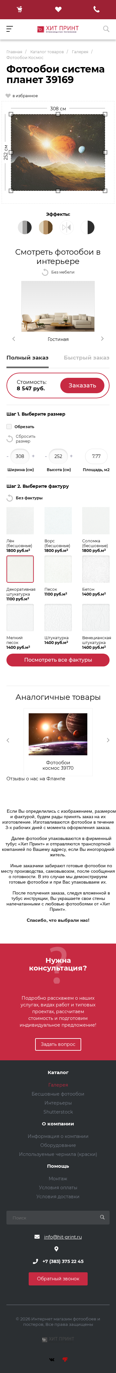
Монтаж (58, 1179)
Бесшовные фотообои (58, 1094)
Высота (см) (59, 469)
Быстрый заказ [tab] (87, 357)
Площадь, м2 (96, 469)
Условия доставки (58, 1196)
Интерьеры (58, 1103)
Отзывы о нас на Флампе (35, 779)
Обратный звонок (58, 1279)
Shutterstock (58, 1112)
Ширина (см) (20, 469)
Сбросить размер (25, 439)
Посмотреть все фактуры (58, 660)
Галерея (58, 1085)
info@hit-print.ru (63, 1237)
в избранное (25, 95)
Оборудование (58, 1145)
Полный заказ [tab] (27, 357)
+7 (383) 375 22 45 (63, 1261)
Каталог (58, 1072)
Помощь (58, 1166)
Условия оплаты (58, 1188)
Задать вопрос (58, 1044)
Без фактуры (29, 498)
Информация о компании (58, 1136)
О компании (58, 1124)
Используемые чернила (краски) (58, 1154)
